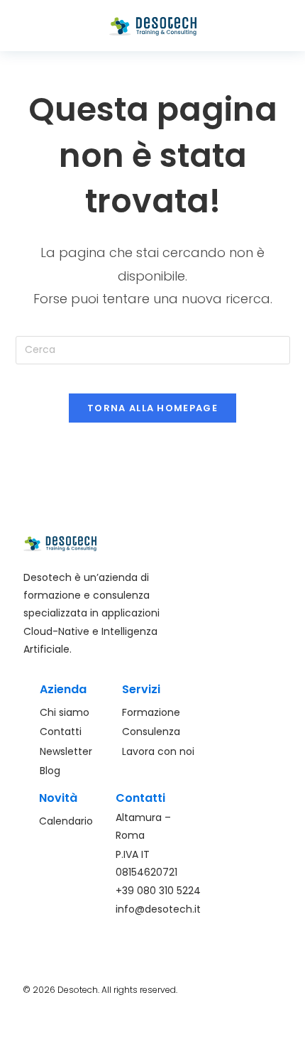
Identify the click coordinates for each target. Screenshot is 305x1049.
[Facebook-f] (193, 1030)
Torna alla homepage (152, 408)
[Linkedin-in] (245, 1030)
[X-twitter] (271, 1030)
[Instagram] (219, 1030)
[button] (58, 25)
